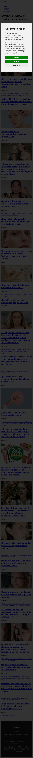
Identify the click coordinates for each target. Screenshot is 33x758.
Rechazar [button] (16, 61)
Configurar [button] (16, 65)
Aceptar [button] (16, 57)
